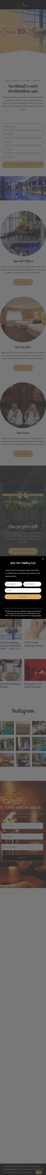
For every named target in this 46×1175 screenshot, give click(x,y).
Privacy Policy (36, 616)
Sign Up (23, 596)
